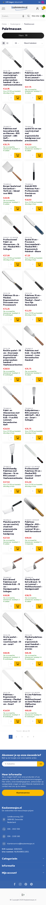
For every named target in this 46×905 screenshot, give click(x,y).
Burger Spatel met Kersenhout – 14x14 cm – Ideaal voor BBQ (12, 189)
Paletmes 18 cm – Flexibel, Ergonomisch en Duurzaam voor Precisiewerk (11, 300)
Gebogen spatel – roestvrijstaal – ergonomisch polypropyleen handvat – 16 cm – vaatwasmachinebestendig (12, 79)
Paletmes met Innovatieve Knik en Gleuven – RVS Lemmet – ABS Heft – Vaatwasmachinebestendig (12, 134)
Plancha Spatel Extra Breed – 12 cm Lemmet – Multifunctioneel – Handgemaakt (33, 584)
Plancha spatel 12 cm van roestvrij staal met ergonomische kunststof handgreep (11, 528)
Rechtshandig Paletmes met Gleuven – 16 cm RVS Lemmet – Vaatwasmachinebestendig (12, 473)
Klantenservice (23, 793)
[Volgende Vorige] (34, 737)
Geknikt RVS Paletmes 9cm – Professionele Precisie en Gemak (32, 191)
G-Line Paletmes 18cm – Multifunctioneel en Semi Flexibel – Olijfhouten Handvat (33, 700)
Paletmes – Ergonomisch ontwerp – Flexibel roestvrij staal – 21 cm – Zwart (12, 699)
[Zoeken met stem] (23, 16)
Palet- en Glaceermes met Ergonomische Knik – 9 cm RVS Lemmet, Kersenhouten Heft (11, 417)
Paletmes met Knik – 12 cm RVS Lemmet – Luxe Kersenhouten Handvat (32, 355)
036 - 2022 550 (13, 829)
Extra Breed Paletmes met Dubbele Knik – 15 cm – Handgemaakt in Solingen (11, 585)
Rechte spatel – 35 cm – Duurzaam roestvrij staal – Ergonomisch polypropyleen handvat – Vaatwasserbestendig (12, 357)
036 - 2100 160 (13, 836)
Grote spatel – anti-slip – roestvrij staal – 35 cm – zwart (12, 640)
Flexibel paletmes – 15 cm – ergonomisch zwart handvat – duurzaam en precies (33, 643)
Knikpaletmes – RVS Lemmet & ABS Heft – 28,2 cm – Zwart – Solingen (32, 415)
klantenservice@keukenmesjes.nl (20, 843)
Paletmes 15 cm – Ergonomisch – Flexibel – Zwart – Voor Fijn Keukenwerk (33, 300)
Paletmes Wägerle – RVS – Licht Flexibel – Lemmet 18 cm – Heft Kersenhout (33, 527)
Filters (21, 35)
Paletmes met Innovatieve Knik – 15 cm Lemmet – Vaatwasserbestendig (34, 76)
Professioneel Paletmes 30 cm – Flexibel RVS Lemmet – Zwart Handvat (33, 473)
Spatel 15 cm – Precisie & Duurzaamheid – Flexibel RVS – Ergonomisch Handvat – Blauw (33, 245)
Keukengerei (15, 24)
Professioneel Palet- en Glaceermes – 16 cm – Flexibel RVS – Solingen (12, 244)
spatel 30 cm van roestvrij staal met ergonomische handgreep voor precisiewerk (33, 134)
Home (4, 24)
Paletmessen (29, 24)
